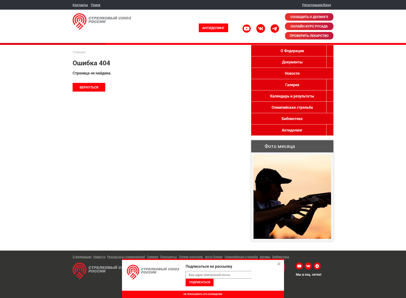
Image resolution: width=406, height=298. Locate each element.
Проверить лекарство (309, 35)
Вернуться (89, 87)
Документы (292, 61)
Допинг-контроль (191, 257)
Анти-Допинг (214, 257)
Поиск (95, 5)
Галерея (292, 84)
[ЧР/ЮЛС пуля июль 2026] (292, 196)
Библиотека (292, 118)
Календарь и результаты (292, 95)
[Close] (279, 264)
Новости (292, 73)
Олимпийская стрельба (292, 107)
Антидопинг (213, 28)
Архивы (265, 257)
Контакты (80, 5)
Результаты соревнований (126, 257)
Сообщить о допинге (309, 17)
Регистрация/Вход (316, 5)
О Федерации (292, 50)
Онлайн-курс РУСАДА (309, 26)
